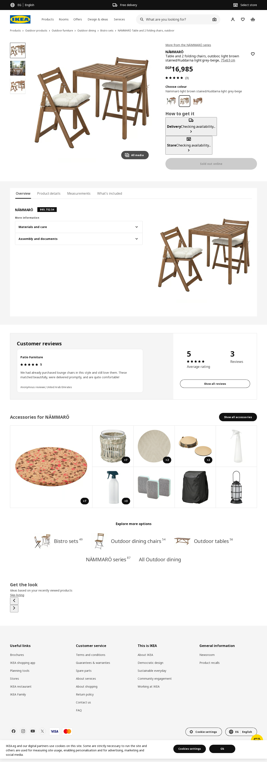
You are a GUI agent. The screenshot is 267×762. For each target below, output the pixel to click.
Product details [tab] (48, 193)
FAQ (79, 710)
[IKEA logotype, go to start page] (20, 19)
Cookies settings (189, 749)
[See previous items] (14, 601)
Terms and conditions (90, 655)
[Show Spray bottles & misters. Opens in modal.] (236, 446)
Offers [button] (77, 19)
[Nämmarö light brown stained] (198, 101)
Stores (14, 679)
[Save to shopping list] (253, 54)
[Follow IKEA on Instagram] (23, 731)
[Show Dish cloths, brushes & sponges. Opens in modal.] (154, 487)
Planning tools (19, 671)
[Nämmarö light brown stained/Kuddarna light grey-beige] (184, 101)
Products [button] (48, 19)
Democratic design (150, 663)
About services (86, 679)
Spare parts (84, 671)
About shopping (86, 686)
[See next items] (14, 608)
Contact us (83, 702)
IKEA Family (18, 694)
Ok (222, 749)
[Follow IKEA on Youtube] (32, 731)
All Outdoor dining (160, 559)
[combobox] (173, 19)
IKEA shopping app (22, 663)
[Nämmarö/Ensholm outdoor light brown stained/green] (171, 101)
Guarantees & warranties (93, 663)
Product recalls (209, 663)
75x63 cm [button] (228, 60)
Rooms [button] (64, 19)
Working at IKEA (149, 686)
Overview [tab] (23, 193)
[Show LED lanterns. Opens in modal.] (236, 487)
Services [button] (119, 19)
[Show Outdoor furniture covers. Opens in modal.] (195, 487)
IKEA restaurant (20, 686)
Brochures (17, 655)
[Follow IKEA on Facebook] (13, 731)
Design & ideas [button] (98, 19)
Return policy (85, 694)
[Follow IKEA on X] (42, 731)
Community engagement (155, 679)
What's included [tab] (109, 193)
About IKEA (145, 655)
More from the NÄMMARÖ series (188, 45)
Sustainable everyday (152, 671)
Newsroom (207, 655)
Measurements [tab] (79, 193)
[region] (92, 103)
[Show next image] (144, 102)
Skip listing (17, 595)
